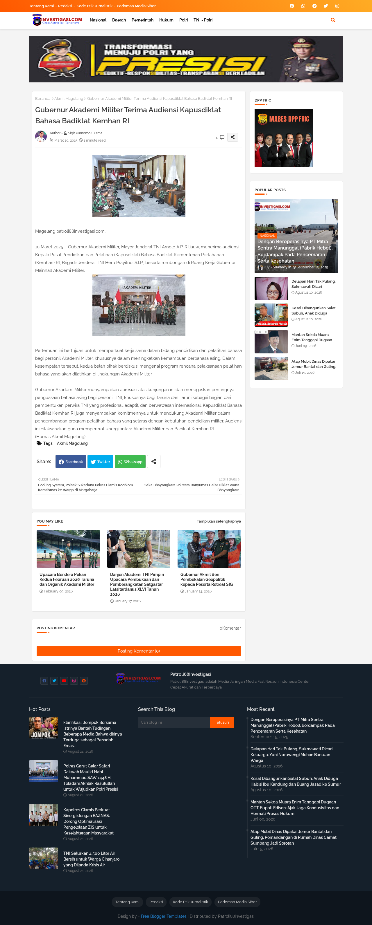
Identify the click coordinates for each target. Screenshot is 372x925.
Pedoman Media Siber (136, 6)
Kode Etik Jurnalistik (94, 6)
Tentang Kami (41, 6)
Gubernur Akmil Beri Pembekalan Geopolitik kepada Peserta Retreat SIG (206, 579)
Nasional (98, 20)
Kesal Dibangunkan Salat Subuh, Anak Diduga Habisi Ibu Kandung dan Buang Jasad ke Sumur (313, 316)
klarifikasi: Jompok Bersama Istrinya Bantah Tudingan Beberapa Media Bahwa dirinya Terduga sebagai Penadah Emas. (92, 734)
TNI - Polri (203, 20)
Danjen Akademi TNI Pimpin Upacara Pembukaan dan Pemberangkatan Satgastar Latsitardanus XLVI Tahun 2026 (137, 584)
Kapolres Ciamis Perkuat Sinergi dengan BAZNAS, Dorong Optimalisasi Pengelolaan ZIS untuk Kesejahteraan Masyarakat (88, 821)
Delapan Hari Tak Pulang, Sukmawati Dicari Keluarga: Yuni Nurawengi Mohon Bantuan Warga (314, 289)
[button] (333, 20)
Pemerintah (142, 20)
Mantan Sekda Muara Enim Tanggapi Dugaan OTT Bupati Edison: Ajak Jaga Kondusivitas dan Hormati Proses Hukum (295, 808)
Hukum (166, 20)
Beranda (42, 98)
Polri (183, 20)
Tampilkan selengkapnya (219, 521)
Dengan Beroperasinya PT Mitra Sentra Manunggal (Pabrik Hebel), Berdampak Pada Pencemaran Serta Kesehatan (293, 725)
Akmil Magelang (68, 98)
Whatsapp (133, 462)
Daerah (119, 20)
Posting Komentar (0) (139, 651)
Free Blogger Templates (164, 916)
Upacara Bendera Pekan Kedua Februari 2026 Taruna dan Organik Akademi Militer (67, 579)
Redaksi (65, 6)
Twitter (103, 462)
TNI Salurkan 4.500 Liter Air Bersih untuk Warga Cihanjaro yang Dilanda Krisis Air (91, 859)
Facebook (74, 462)
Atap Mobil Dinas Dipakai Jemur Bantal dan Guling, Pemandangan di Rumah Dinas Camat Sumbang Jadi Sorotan (294, 837)
